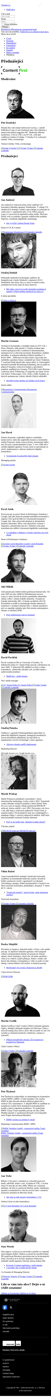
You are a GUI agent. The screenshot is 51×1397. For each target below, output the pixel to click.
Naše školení (8, 1318)
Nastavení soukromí (11, 1376)
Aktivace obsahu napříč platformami (21, 744)
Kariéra (6, 1366)
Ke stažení (10, 48)
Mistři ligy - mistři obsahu (16, 676)
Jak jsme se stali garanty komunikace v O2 (23, 1197)
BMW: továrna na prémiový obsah (20, 1120)
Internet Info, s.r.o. (31, 1388)
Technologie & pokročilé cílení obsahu (22, 456)
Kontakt (6, 1331)
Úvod (8, 38)
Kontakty (6, 1370)
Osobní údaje (8, 1373)
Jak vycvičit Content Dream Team (20, 223)
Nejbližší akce (8, 1314)
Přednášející (11, 43)
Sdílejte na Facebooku (10, 1293)
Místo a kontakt (12, 52)
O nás (5, 1324)
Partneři (9, 50)
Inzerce (6, 1363)
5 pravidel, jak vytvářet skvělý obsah (21, 1268)
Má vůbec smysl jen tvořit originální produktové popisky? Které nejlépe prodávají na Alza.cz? (26, 290)
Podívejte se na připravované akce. (34, 32)
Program (9, 41)
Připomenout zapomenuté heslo (24, 29)
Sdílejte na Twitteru (28, 1293)
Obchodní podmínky (11, 1328)
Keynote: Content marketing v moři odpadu (24, 1265)
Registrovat (5, 29)
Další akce (10, 9)
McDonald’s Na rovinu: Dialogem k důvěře (24, 968)
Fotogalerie (11, 45)
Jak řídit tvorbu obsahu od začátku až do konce (25, 381)
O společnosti (8, 1360)
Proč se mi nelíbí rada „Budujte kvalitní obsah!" (26, 822)
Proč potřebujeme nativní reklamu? (20, 615)
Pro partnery (8, 1321)
